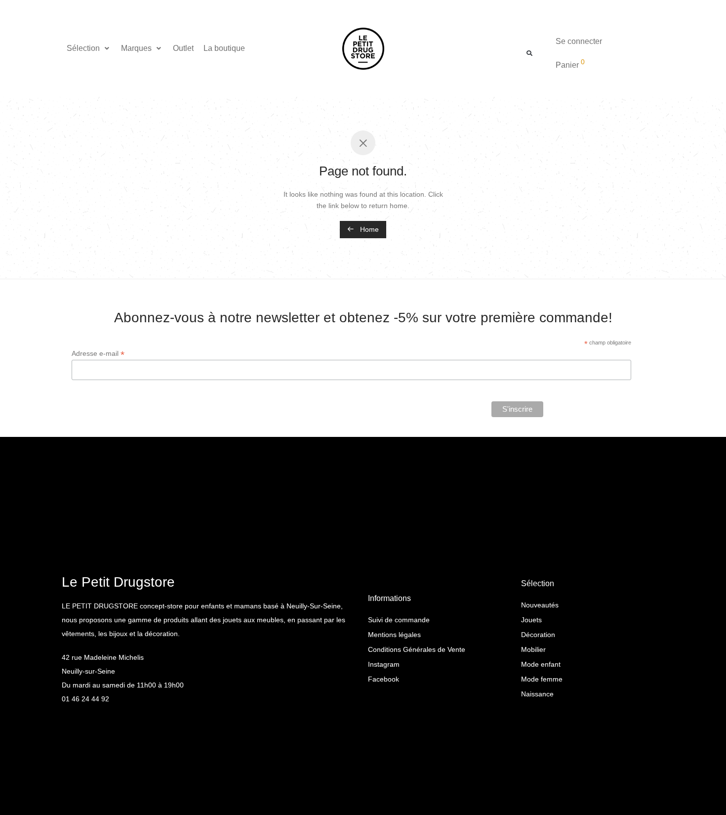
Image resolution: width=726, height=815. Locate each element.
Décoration (538, 635)
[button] (89, 48)
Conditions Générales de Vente (416, 649)
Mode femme (542, 679)
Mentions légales (394, 635)
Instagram (384, 664)
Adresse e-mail (98, 353)
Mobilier (533, 649)
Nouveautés (540, 605)
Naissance (537, 694)
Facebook (383, 679)
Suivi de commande (399, 620)
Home (368, 229)
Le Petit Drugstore (118, 582)
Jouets (531, 620)
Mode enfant (541, 664)
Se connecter (579, 41)
